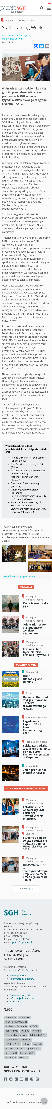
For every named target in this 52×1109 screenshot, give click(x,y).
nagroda (37, 1044)
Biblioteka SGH (38, 1035)
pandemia (11, 1017)
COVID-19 (24, 1017)
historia (23, 1057)
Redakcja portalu (18, 975)
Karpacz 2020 (27, 1053)
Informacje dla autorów (22, 978)
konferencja (12, 1030)
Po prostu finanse (15, 1048)
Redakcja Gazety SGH (20, 995)
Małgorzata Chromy (12, 38)
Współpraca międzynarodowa (20, 20)
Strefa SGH (11, 1053)
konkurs (36, 1030)
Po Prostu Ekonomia (16, 1026)
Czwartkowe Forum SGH (18, 1039)
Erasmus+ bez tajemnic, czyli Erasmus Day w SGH (36, 652)
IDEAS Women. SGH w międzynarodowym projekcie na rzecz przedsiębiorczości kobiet (35, 872)
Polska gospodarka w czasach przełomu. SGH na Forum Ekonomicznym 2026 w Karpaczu (36, 751)
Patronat (14, 1001)
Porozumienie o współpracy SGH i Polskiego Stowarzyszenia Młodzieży (34, 813)
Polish (49, 3)
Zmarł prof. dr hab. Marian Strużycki (35, 771)
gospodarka (33, 1048)
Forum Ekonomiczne (36, 717)
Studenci (30, 693)
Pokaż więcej (26, 888)
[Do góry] (44, 1101)
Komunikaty (32, 766)
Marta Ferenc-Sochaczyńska (16, 35)
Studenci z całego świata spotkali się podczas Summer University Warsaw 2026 (35, 843)
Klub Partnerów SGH (16, 1021)
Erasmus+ (11, 1057)
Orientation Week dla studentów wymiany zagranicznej (34, 629)
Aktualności (32, 672)
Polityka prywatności (26, 1094)
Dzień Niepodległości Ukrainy (32, 679)
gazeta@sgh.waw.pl (22, 942)
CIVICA (33, 1026)
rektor (26, 1044)
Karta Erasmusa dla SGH (35, 604)
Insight (25, 1030)
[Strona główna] (13, 8)
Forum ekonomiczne (16, 1035)
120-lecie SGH (13, 1044)
